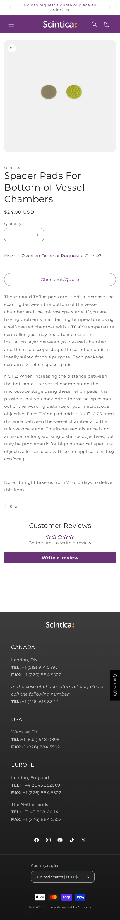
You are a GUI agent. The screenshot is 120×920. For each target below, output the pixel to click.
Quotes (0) (115, 685)
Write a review (60, 557)
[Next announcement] (110, 7)
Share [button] (16, 506)
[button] (11, 24)
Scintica (49, 907)
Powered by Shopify (74, 907)
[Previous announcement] (10, 7)
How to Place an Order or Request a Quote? (52, 255)
